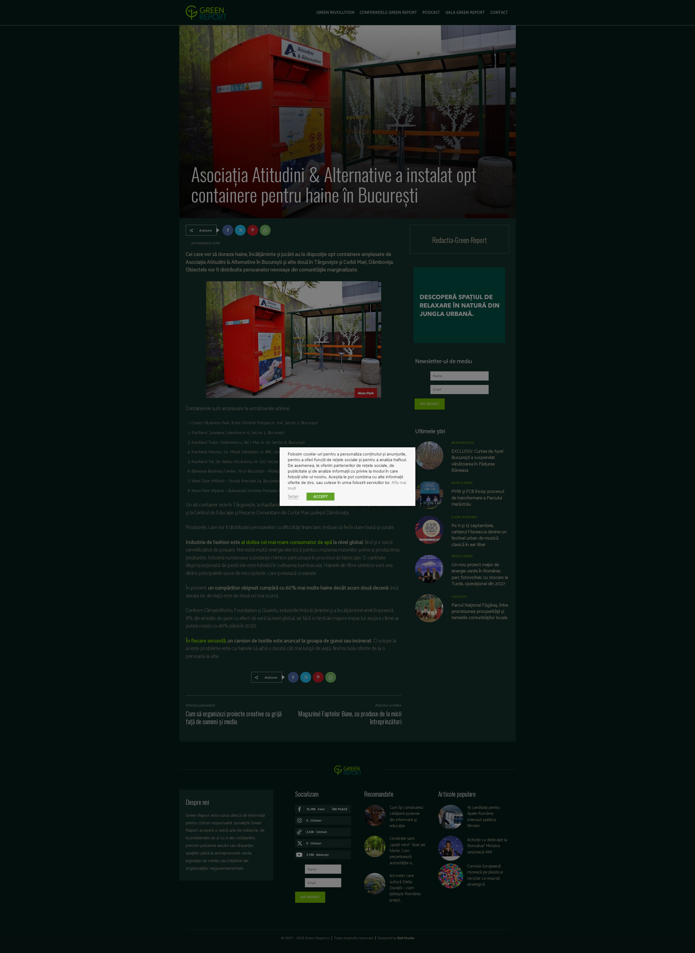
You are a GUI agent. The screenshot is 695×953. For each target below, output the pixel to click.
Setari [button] (293, 496)
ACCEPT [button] (320, 496)
